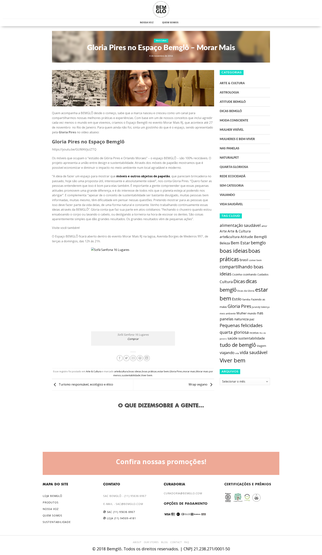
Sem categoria (232, 185)
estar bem (163, 371)
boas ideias (135, 371)
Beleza (225, 243)
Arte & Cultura (161, 41)
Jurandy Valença (260, 307)
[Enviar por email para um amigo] (133, 358)
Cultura (226, 281)
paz (251, 319)
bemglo (258, 243)
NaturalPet (229, 157)
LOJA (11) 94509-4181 (121, 518)
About (137, 542)
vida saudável (253, 352)
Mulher (241, 313)
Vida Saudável (231, 204)
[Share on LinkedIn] (147, 358)
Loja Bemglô (52, 496)
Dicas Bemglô (231, 111)
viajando (227, 352)
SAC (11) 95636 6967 (120, 512)
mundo (251, 313)
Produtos (50, 502)
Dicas (239, 281)
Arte (223, 231)
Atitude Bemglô (233, 101)
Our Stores (151, 542)
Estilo (237, 299)
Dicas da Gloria (245, 290)
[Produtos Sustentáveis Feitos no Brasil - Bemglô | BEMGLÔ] (161, 9)
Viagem (261, 346)
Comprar (133, 339)
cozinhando (250, 274)
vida (237, 353)
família (246, 299)
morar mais (189, 371)
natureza (241, 319)
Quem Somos (170, 22)
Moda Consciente (234, 120)
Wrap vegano (198, 384)
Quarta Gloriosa (234, 167)
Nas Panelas (229, 148)
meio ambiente (228, 313)
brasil (244, 260)
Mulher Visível (232, 129)
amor (264, 226)
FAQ (186, 542)
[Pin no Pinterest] (140, 358)
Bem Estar (240, 242)
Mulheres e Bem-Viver (237, 139)
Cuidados (263, 274)
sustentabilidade (131, 375)
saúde (233, 338)
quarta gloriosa (234, 332)
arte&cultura (121, 371)
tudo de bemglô (238, 344)
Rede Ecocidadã (232, 176)
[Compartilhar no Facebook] (120, 358)
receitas (254, 332)
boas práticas (149, 371)
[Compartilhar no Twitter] (126, 358)
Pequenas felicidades (241, 325)
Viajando (227, 195)
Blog (164, 542)
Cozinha (237, 274)
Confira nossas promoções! (161, 461)
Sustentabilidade (57, 522)
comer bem (255, 260)
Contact (176, 542)
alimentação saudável (240, 225)
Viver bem (146, 375)
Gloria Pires (175, 371)
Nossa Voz (147, 22)
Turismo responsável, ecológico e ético (85, 384)
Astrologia (229, 92)
